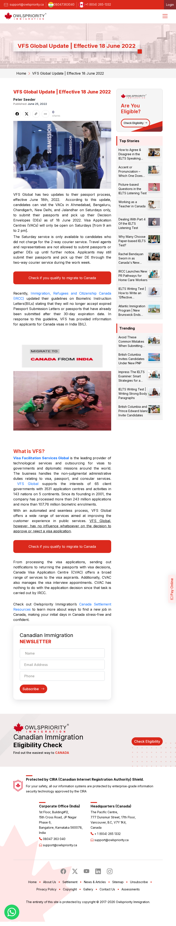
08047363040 (64, 4)
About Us (49, 882)
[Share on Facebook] (17, 114)
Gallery (88, 889)
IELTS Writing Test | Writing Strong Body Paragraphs (132, 393)
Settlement (69, 882)
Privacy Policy (46, 889)
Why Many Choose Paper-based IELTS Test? (132, 241)
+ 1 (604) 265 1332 (107, 834)
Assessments (130, 889)
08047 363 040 (54, 839)
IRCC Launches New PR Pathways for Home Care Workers (132, 276)
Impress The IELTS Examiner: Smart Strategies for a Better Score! (131, 376)
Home (21, 73)
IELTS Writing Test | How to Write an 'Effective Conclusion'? (132, 293)
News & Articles (95, 882)
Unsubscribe (139, 882)
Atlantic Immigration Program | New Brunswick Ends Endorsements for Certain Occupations (132, 310)
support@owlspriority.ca (26, 4)
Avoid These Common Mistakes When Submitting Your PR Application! (132, 341)
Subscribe (31, 689)
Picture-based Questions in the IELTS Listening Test (132, 189)
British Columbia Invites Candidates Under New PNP (131, 359)
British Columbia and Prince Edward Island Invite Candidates (133, 411)
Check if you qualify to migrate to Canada (62, 278)
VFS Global (27, 484)
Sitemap (118, 882)
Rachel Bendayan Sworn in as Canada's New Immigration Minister (132, 258)
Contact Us (107, 889)
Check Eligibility (134, 123)
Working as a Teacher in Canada (132, 204)
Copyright (70, 889)
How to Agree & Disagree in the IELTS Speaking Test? (129, 154)
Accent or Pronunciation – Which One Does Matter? (130, 171)
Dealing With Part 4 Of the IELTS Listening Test (132, 223)
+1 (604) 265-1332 (97, 4)
